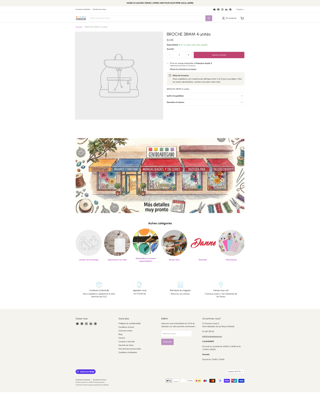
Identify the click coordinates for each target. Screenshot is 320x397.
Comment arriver (125, 330)
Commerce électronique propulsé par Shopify (92, 385)
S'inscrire (167, 341)
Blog (120, 334)
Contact (121, 338)
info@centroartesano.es (212, 336)
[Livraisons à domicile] (99, 290)
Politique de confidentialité (129, 323)
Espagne (234, 371)
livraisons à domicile (83, 9)
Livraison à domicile (126, 341)
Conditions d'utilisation (127, 352)
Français (239, 9)
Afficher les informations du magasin (183, 69)
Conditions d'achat (126, 327)
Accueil (79, 27)
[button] (230, 18)
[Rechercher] (208, 18)
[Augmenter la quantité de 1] (188, 54)
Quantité (170, 49)
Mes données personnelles (129, 349)
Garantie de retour (99, 9)
